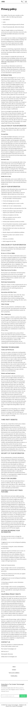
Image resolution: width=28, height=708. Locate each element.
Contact (14, 669)
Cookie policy (14, 676)
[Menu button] (26, 1)
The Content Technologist (11, 705)
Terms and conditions (14, 672)
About (14, 666)
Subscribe (23, 696)
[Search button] (22, 1)
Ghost (7, 706)
